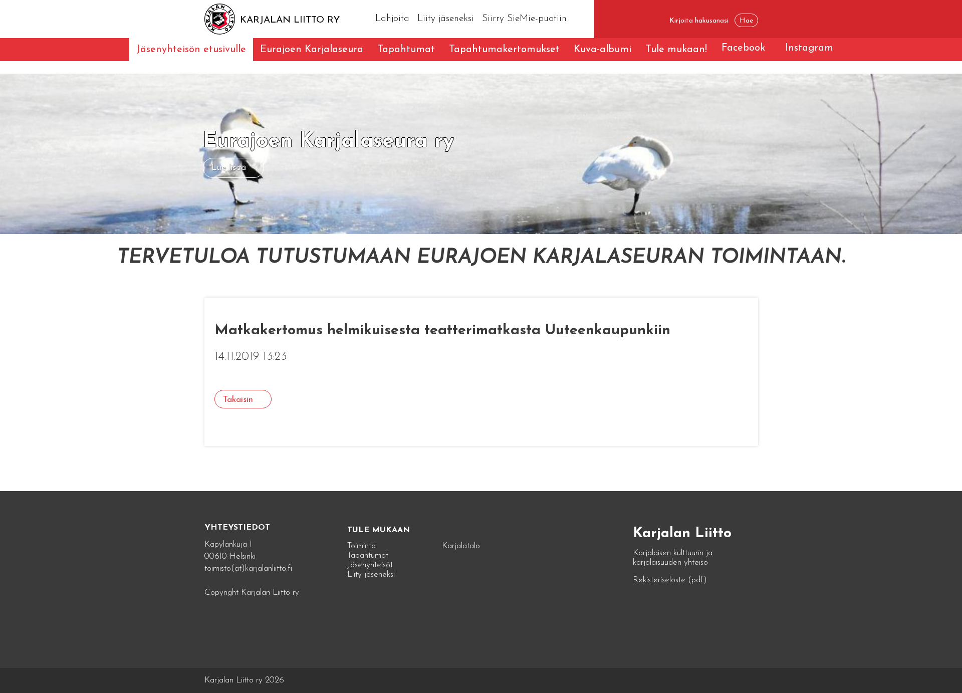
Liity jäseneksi (445, 19)
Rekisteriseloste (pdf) (670, 580)
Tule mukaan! (676, 50)
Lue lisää (228, 167)
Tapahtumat (406, 50)
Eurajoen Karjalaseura (311, 50)
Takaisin (238, 399)
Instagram (809, 48)
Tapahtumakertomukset (504, 50)
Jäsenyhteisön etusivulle (191, 50)
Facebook (743, 48)
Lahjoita (392, 19)
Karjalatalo (461, 546)
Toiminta (361, 546)
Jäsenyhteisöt (370, 565)
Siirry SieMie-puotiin (524, 19)
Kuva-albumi (602, 50)
